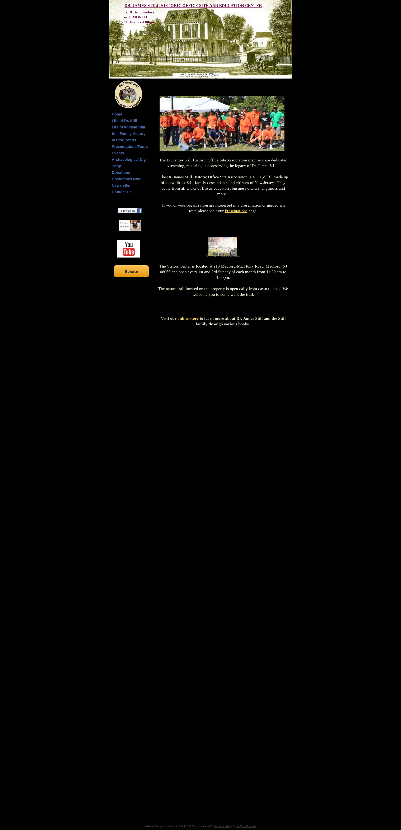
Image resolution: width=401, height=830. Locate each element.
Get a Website (222, 826)
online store (188, 318)
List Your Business (246, 826)
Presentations (236, 210)
